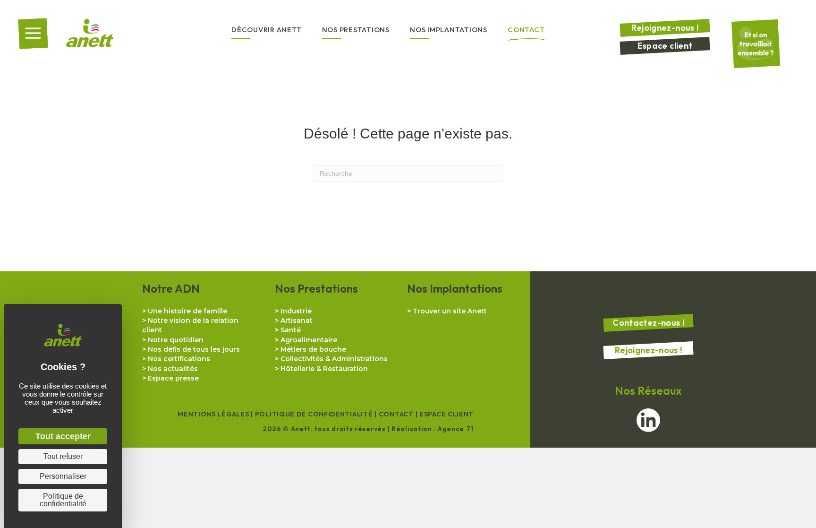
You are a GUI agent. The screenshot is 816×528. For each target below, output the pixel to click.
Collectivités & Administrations (334, 359)
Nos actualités (173, 368)
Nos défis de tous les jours (194, 349)
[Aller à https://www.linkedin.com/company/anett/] (648, 420)
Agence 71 (456, 428)
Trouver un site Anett (450, 311)
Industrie (296, 311)
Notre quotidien (176, 340)
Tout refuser (63, 456)
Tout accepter (63, 436)
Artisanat (296, 320)
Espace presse (173, 378)
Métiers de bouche (313, 349)
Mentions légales (213, 414)
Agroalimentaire (308, 340)
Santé (290, 330)
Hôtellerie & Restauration (324, 368)
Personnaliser (63, 476)
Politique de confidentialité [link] (63, 500)
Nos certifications (179, 359)
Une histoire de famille (187, 311)
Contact (396, 414)
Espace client (446, 414)
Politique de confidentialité (314, 414)
